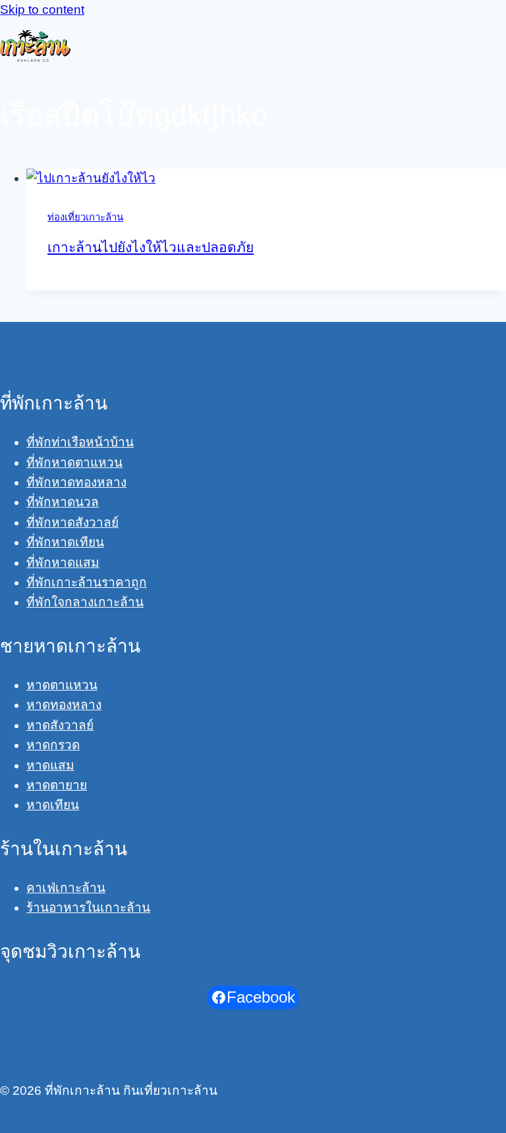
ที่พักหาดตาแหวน (74, 462)
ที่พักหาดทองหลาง (76, 482)
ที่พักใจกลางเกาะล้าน (85, 602)
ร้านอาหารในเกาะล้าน (88, 907)
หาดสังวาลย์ (60, 725)
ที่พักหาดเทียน (65, 542)
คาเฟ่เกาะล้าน (65, 888)
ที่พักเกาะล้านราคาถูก (86, 582)
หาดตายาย (56, 785)
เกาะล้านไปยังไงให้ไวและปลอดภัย (150, 247)
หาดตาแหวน (62, 685)
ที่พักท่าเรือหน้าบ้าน (80, 442)
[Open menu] (492, 46)
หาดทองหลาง (63, 705)
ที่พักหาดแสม (62, 562)
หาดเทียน (52, 805)
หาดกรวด (53, 745)
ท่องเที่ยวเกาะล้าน (85, 217)
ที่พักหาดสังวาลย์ (72, 522)
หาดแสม (50, 765)
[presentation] (266, 178)
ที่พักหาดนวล (62, 502)
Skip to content (42, 9)
